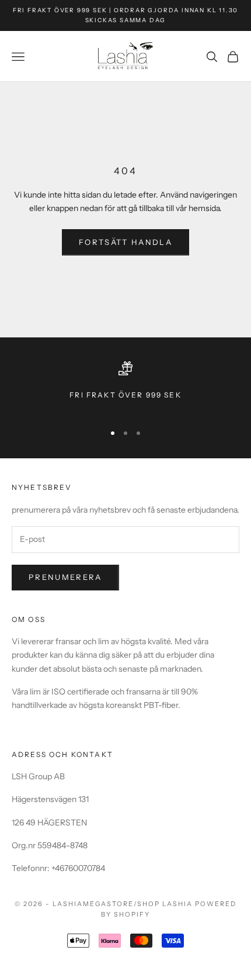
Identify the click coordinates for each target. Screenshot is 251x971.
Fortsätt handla (125, 242)
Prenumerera (65, 577)
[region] (125, 387)
